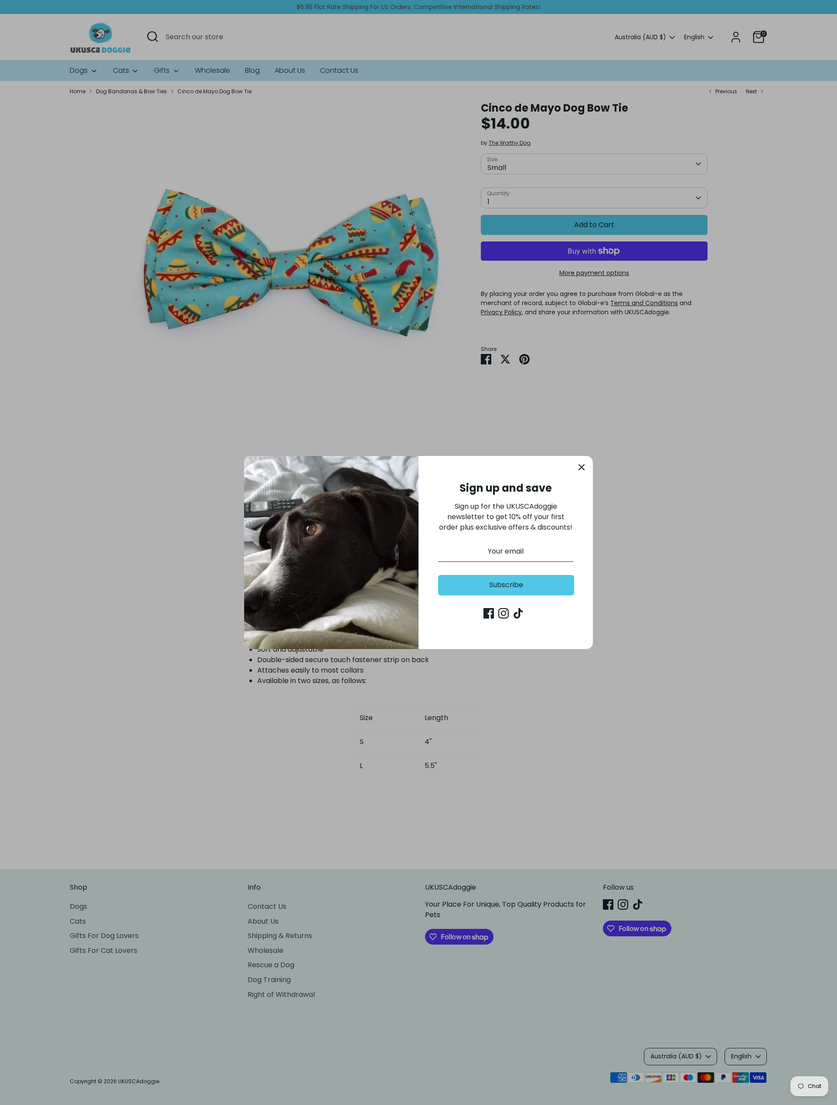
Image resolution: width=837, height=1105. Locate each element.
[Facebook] (488, 613)
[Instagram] (503, 613)
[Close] (581, 467)
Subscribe (506, 585)
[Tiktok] (518, 613)
